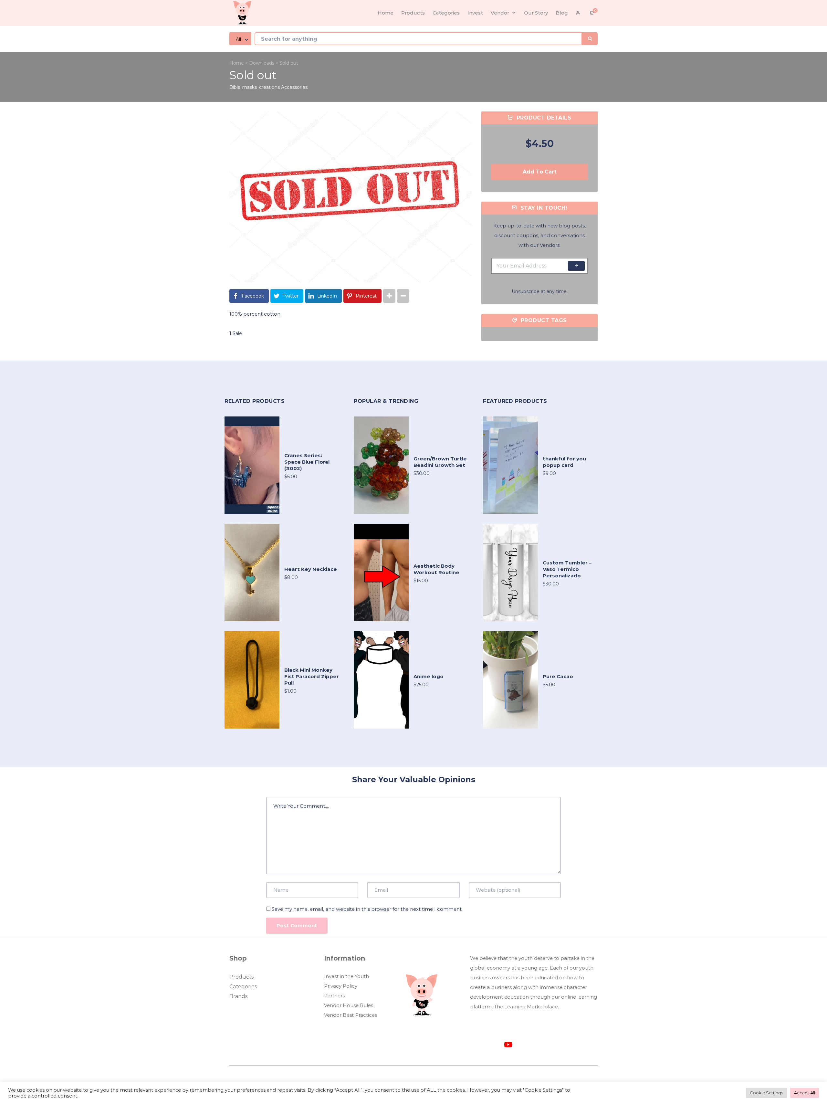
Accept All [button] (804, 1092)
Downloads (261, 63)
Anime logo (429, 676)
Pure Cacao (558, 676)
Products (241, 977)
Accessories (294, 87)
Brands (238, 996)
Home (236, 63)
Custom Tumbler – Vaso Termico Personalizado (567, 569)
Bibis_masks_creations (254, 87)
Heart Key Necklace (310, 569)
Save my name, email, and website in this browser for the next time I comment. (367, 909)
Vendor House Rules (348, 1005)
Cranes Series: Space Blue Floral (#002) (307, 461)
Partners (334, 996)
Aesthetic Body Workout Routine (436, 569)
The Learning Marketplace (526, 1007)
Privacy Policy (340, 986)
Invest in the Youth (346, 976)
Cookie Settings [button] (766, 1092)
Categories (243, 986)
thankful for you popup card (564, 462)
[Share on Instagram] (389, 296)
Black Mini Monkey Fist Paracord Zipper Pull (311, 676)
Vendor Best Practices (350, 1015)
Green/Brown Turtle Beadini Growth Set (440, 462)
